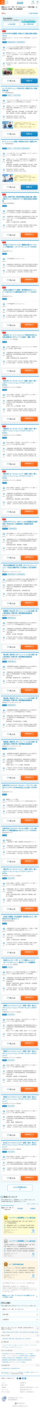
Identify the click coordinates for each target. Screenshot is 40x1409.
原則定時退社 (5, 1362)
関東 (10, 1338)
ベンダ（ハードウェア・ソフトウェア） (28, 1345)
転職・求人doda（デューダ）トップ (9, 1372)
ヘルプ (3, 1382)
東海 (13, 1338)
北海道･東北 (5, 1338)
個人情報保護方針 (12, 1399)
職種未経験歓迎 (28, 1359)
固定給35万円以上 (16, 1368)
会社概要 (22, 1382)
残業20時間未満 (12, 1359)
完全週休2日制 (20, 1359)
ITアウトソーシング (17, 1347)
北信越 (16, 1338)
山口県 (20, 1332)
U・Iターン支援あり (21, 1362)
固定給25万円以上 (6, 1368)
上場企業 (25, 1357)
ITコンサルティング (7, 1347)
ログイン (7, 3)
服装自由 (4, 1357)
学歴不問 (22, 1355)
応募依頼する (29, 235)
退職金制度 (5, 1359)
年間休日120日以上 (20, 1353)
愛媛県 (32, 1332)
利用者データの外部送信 (26, 1392)
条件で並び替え (34, 13)
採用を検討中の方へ (25, 1389)
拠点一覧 (3, 1385)
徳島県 (24, 1332)
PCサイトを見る (5, 1392)
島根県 (8, 1332)
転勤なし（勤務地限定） (30, 1355)
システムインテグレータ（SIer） (10, 1345)
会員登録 (2, 3)
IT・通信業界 (26, 1372)
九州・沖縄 (25, 1338)
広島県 (16, 1332)
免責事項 (3, 1387)
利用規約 (22, 1385)
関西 (20, 1338)
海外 (30, 1338)
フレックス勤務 (29, 1353)
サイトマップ (4, 1389)
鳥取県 (3, 1332)
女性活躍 (10, 1357)
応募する (29, 81)
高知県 (36, 1332)
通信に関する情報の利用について (28, 1387)
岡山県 (12, 1332)
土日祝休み (5, 1319)
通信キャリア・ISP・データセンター (13, 1309)
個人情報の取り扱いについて (15, 1397)
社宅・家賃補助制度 (17, 1357)
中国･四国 (5, 1314)
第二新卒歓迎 (5, 1353)
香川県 (28, 1332)
